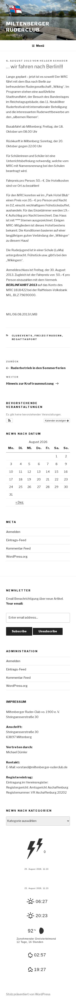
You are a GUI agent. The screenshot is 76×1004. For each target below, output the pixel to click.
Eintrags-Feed (16, 540)
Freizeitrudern (48, 335)
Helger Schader (54, 60)
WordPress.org (17, 556)
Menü (40, 45)
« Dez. (20, 502)
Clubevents (22, 335)
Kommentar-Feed (18, 548)
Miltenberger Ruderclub (27, 27)
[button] (9, 420)
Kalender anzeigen (56, 420)
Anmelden (13, 532)
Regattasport (24, 339)
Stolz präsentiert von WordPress (28, 994)
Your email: (14, 603)
